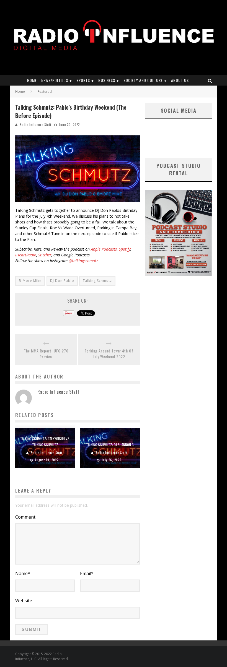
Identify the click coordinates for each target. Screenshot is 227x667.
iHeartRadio (25, 254)
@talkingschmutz (83, 260)
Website (23, 601)
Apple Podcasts (104, 249)
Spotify (124, 249)
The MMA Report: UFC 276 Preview (46, 353)
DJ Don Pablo (62, 280)
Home (32, 80)
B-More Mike (30, 280)
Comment (25, 517)
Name (22, 573)
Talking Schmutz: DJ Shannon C (110, 444)
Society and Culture (143, 80)
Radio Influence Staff (35, 124)
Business (106, 80)
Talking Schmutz (97, 280)
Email (87, 573)
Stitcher (44, 254)
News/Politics (54, 80)
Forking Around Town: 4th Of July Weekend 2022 (109, 353)
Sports (83, 80)
